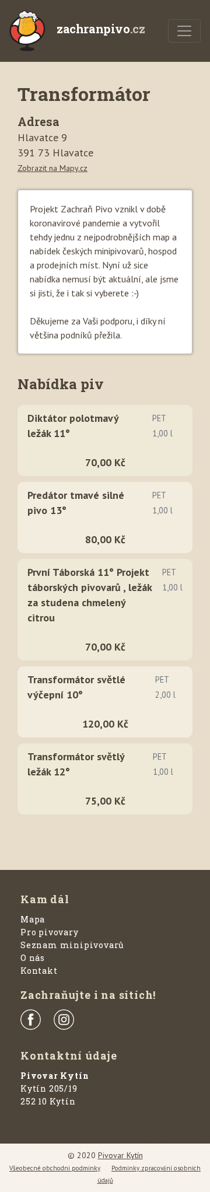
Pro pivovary (49, 932)
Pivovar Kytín (120, 1155)
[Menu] (184, 31)
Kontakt (39, 970)
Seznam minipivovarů (72, 944)
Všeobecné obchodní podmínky (54, 1168)
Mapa (32, 919)
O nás (32, 957)
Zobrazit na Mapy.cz (53, 168)
